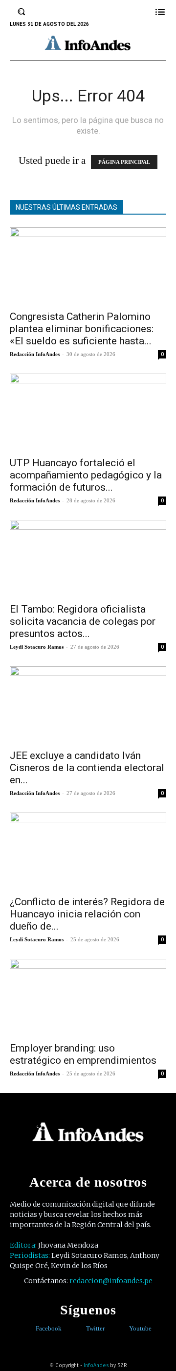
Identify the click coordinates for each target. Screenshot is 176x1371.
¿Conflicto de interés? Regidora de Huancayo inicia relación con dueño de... (87, 914)
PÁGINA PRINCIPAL (124, 162)
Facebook (49, 1328)
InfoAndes (96, 1365)
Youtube (140, 1328)
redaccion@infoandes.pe (111, 1280)
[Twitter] (79, 1328)
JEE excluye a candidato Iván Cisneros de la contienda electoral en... (87, 768)
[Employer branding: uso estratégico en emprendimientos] (88, 997)
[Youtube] (122, 1328)
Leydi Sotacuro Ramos (37, 647)
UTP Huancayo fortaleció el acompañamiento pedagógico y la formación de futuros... (86, 475)
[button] (21, 11)
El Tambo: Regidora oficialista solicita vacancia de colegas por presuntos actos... (82, 621)
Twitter (95, 1328)
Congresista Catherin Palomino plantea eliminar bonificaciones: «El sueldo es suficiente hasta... (82, 329)
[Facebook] (28, 1328)
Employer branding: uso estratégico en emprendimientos (83, 1054)
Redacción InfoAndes (35, 354)
